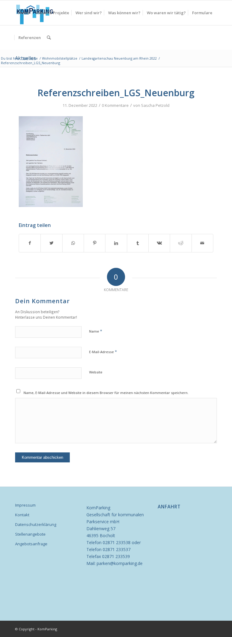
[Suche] (49, 37)
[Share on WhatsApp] (73, 243)
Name (95, 331)
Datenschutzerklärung (35, 524)
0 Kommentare (115, 105)
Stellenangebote (30, 534)
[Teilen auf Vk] (159, 243)
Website (95, 372)
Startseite (30, 58)
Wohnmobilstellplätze (59, 58)
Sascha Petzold (155, 105)
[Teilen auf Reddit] (180, 243)
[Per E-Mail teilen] (202, 243)
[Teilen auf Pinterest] (94, 243)
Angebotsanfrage (31, 544)
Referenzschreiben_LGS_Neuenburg (116, 93)
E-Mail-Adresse (103, 351)
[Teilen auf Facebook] (29, 243)
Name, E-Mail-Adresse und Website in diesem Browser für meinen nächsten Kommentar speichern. (106, 392)
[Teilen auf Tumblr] (137, 243)
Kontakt (22, 514)
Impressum (25, 505)
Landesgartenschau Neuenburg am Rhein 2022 (119, 58)
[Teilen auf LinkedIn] (116, 243)
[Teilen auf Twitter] (51, 243)
